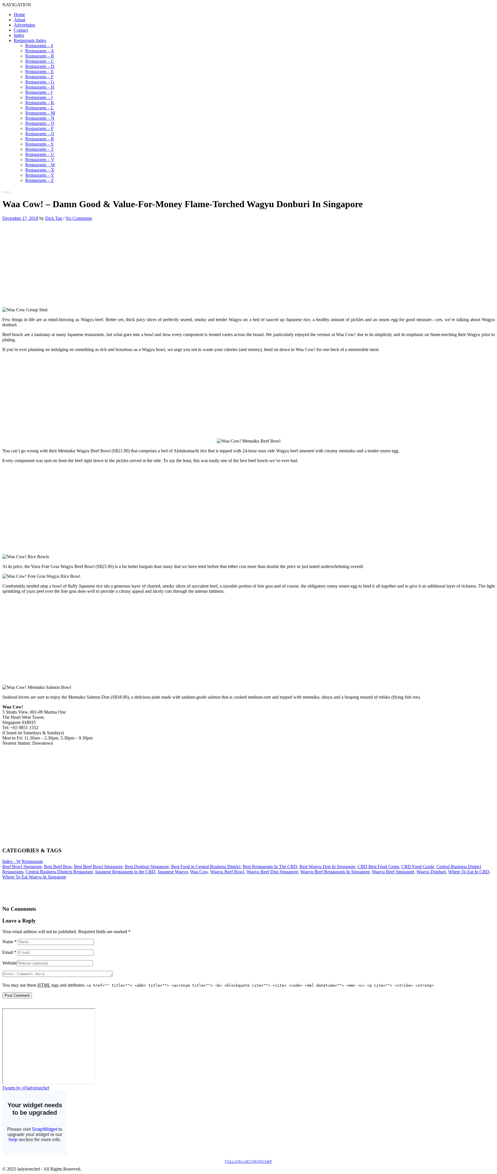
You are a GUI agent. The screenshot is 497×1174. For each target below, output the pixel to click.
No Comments (79, 218)
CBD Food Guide (417, 866)
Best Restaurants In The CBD (270, 866)
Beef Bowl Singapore (22, 866)
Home (19, 14)
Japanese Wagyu (173, 871)
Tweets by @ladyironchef (25, 1087)
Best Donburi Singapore (147, 866)
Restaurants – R (39, 138)
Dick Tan (53, 218)
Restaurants (32, 861)
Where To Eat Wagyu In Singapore (34, 876)
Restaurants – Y (39, 175)
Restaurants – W (40, 164)
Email (9, 952)
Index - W (11, 861)
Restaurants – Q (39, 133)
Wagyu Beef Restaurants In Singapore (335, 871)
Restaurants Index (30, 40)
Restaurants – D (39, 66)
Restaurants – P (39, 128)
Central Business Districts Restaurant (59, 871)
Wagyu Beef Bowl (227, 871)
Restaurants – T (39, 149)
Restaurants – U (39, 154)
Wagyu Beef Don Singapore (272, 871)
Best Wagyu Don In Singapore (327, 866)
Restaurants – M (40, 112)
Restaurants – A (39, 50)
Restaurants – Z (39, 180)
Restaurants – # (39, 45)
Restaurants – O (39, 123)
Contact (21, 30)
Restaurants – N (39, 118)
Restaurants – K (39, 102)
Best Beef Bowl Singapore (98, 866)
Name (9, 941)
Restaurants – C (39, 61)
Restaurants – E (39, 71)
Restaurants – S (39, 144)
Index (19, 35)
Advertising (24, 24)
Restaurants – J (39, 97)
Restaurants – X (39, 169)
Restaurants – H (39, 87)
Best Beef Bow (58, 866)
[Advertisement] (50, 261)
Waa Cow (199, 871)
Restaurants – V (39, 159)
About (19, 19)
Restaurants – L (39, 107)
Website (9, 962)
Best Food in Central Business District (205, 866)
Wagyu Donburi (431, 871)
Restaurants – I (38, 92)
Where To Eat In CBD (468, 871)
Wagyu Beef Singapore (393, 871)
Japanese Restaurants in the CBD (125, 871)
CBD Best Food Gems (378, 866)
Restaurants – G (39, 81)
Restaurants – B (39, 56)
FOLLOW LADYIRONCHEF (248, 1161)
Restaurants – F (39, 76)
